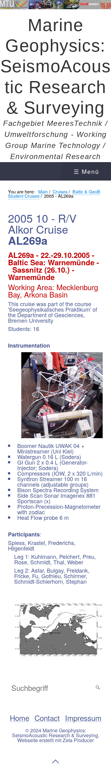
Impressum (83, 718)
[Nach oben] (55, 761)
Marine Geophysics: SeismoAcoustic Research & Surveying (55, 66)
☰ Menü (86, 171)
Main (43, 191)
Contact (47, 718)
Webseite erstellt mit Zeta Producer (55, 740)
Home (19, 718)
